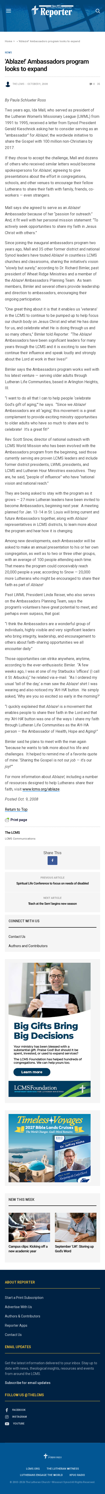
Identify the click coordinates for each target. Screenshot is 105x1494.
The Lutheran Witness (63, 1468)
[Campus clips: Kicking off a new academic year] (29, 1227)
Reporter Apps (16, 1325)
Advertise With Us (18, 1307)
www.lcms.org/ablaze (41, 789)
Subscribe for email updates (28, 1383)
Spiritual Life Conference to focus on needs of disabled (52, 883)
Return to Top (16, 809)
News (8, 52)
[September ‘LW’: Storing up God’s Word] (75, 1227)
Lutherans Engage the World (41, 1475)
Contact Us (17, 937)
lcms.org (33, 1468)
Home (8, 41)
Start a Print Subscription (24, 1298)
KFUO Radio (77, 1475)
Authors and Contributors (28, 946)
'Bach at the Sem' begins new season (52, 904)
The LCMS (18, 84)
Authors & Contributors (22, 1316)
